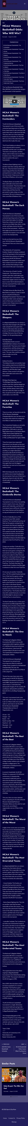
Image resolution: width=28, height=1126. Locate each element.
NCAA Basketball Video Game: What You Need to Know (20, 1049)
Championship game (11, 1015)
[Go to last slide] (4, 1081)
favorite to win (19, 412)
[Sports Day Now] (9, 3)
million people (11, 994)
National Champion (16, 780)
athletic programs (7, 755)
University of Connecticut (12, 250)
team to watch (6, 158)
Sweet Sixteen (14, 529)
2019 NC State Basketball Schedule (6, 1048)
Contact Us (11, 1118)
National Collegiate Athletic (13, 640)
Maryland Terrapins (15, 437)
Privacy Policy (21, 1118)
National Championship (9, 887)
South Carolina (17, 271)
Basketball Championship (9, 836)
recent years (21, 260)
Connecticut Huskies (11, 425)
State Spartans (12, 380)
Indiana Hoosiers (10, 363)
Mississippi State (17, 603)
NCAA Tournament (16, 897)
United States (17, 757)
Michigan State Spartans (12, 382)
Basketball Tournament (9, 260)
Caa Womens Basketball (12, 87)
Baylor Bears (9, 181)
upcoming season (17, 335)
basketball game (20, 996)
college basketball (9, 322)
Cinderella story (12, 517)
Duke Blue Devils (10, 342)
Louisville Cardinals (9, 921)
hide (17, 42)
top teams (12, 254)
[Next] (23, 1081)
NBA (3, 22)
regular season (13, 279)
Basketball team (19, 830)
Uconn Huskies (7, 883)
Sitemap (14, 1122)
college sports (13, 763)
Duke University (10, 290)
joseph (5, 36)
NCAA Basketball (14, 331)
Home (5, 1118)
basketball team (7, 344)
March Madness (10, 177)
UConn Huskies (9, 145)
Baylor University (7, 1037)
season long (5, 171)
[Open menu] (24, 3)
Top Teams (18, 927)
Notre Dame (8, 164)
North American (12, 646)
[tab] (10, 1096)
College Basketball (13, 973)
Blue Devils (18, 290)
